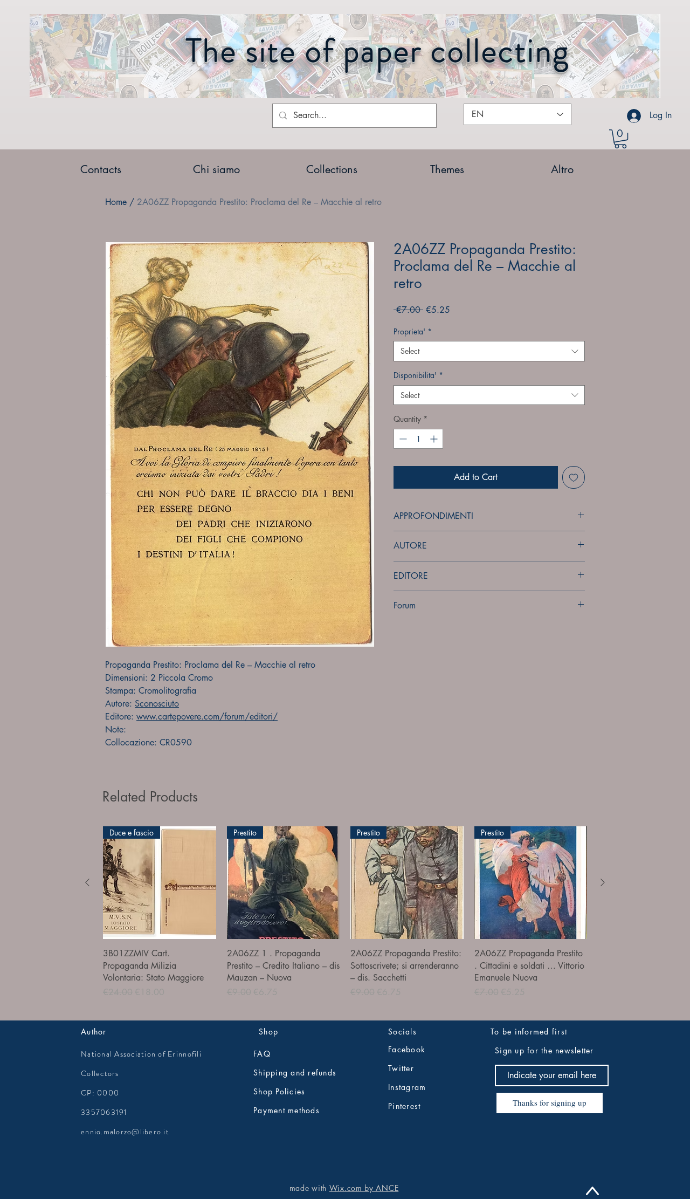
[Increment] (434, 438)
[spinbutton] (418, 438)
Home (116, 202)
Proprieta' (413, 331)
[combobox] (489, 351)
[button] (620, 138)
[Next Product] (602, 882)
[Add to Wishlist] (573, 477)
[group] (345, 919)
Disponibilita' (418, 375)
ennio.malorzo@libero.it (125, 1131)
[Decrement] (402, 438)
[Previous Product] (87, 882)
